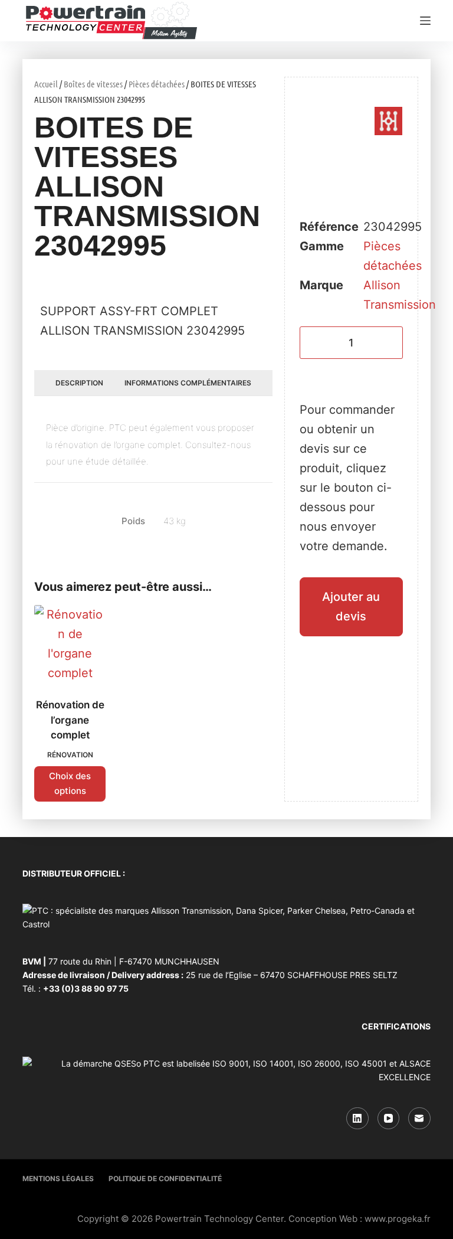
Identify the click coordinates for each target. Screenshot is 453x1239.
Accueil (46, 84)
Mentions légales (58, 1178)
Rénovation (70, 754)
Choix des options (70, 783)
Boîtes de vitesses (93, 84)
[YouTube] (389, 1118)
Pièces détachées (157, 84)
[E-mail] (419, 1118)
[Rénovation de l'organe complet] (70, 644)
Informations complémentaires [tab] (187, 382)
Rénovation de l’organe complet (70, 720)
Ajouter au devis (351, 606)
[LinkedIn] (357, 1118)
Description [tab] (79, 382)
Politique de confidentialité (165, 1178)
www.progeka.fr (398, 1218)
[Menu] (425, 20)
